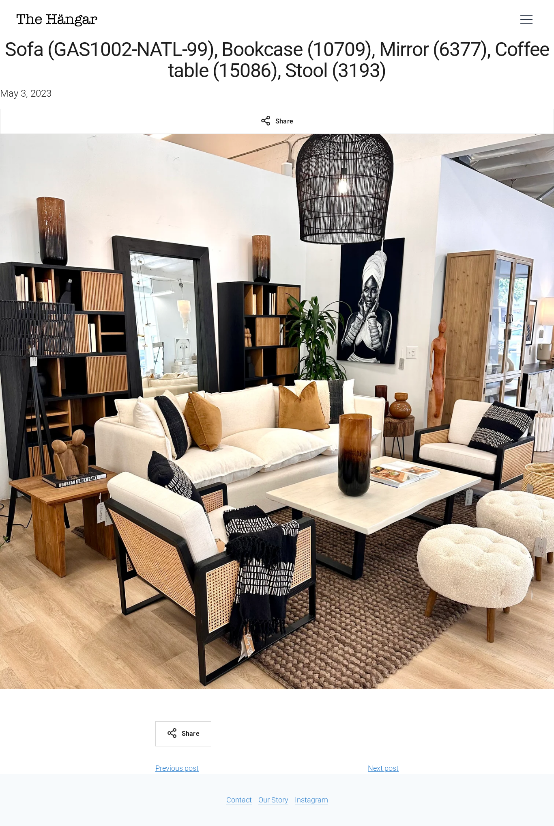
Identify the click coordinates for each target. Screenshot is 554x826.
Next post (383, 768)
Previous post (177, 768)
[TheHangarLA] (56, 19)
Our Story (273, 800)
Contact (239, 800)
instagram (311, 800)
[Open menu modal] (526, 19)
